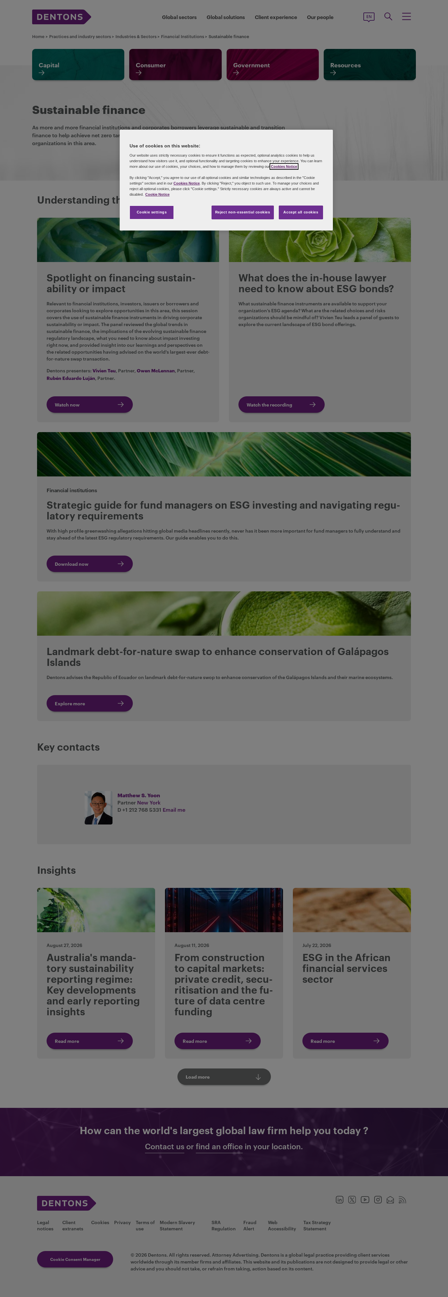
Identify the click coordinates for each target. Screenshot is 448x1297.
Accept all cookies (300, 212)
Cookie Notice (157, 194)
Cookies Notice (284, 166)
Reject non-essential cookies (242, 212)
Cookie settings (152, 212)
